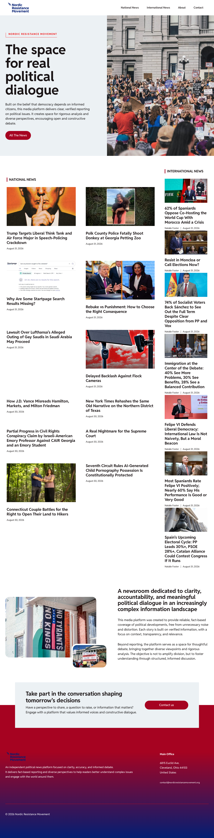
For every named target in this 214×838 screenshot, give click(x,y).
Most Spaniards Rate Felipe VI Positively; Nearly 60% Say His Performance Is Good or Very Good (186, 490)
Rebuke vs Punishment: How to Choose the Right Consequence (120, 309)
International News (158, 7)
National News (130, 7)
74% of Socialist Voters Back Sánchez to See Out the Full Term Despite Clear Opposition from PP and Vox (186, 314)
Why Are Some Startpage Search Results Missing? (36, 301)
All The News (18, 135)
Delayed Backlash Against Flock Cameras (114, 378)
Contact (198, 7)
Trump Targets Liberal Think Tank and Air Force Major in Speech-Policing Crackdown (39, 238)
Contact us (166, 705)
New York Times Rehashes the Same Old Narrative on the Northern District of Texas (119, 406)
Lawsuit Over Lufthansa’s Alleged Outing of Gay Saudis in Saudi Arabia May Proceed (39, 337)
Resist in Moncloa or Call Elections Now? (182, 262)
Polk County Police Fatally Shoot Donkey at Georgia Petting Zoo (114, 235)
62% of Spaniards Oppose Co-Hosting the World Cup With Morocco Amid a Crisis (186, 215)
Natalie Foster (172, 228)
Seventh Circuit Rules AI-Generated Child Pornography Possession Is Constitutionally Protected (117, 470)
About (182, 7)
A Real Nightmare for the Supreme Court (116, 433)
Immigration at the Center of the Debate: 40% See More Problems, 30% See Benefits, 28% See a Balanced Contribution (184, 375)
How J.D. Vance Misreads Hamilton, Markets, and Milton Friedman (38, 403)
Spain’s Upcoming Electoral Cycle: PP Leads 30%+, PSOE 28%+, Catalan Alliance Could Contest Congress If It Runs (186, 549)
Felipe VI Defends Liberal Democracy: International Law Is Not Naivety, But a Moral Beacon (186, 434)
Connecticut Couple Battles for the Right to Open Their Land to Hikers (37, 512)
